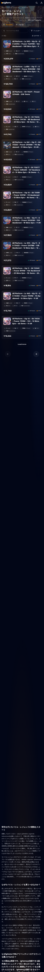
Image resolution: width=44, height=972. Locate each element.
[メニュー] (41, 2)
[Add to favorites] (9, 42)
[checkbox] (5, 46)
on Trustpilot (34, 20)
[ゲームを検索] (36, 2)
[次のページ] (36, 354)
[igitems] (6, 2)
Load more (22, 344)
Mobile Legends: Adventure (10, 7)
